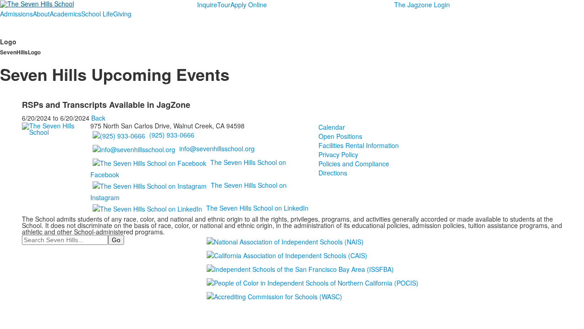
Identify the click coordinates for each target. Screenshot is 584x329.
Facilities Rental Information (358, 145)
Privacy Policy (338, 154)
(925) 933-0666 (171, 134)
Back (98, 117)
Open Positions (340, 136)
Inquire (207, 4)
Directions (332, 172)
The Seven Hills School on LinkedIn (257, 207)
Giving (122, 13)
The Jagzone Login (422, 4)
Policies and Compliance (353, 163)
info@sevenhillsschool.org (217, 148)
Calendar (331, 127)
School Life (97, 13)
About (41, 13)
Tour (223, 4)
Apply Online (248, 4)
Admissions (16, 13)
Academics (65, 13)
